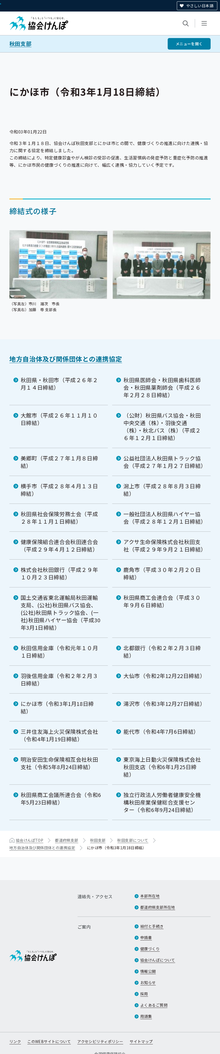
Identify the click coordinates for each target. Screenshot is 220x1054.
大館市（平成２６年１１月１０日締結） (59, 419)
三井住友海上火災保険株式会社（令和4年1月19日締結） (59, 735)
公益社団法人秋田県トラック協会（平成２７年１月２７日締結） (164, 462)
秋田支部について (132, 840)
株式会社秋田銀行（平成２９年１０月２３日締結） (59, 573)
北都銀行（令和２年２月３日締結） (162, 651)
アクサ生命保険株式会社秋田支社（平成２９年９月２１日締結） (164, 545)
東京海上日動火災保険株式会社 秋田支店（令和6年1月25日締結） (162, 766)
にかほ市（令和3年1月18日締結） (57, 707)
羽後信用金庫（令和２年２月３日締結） (59, 679)
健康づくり (150, 948)
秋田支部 (20, 43)
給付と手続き (152, 926)
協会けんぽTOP (29, 840)
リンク (15, 1041)
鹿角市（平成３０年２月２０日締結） (162, 573)
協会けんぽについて (157, 960)
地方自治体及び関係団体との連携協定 (65, 358)
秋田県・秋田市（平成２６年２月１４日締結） (59, 383)
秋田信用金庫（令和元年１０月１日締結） (59, 651)
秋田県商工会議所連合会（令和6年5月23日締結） (61, 798)
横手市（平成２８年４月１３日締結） (59, 489)
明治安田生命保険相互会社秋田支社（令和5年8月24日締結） (59, 763)
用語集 (146, 1016)
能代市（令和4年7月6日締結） (161, 731)
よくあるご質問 (153, 1005)
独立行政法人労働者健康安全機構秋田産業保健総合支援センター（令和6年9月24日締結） (162, 802)
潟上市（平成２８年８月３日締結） (162, 489)
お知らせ (148, 982)
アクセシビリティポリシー (100, 1041)
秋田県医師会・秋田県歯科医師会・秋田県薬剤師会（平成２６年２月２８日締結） (162, 387)
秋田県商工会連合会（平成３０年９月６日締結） (162, 601)
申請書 (146, 937)
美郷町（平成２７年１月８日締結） (59, 462)
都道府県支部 (66, 840)
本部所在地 (150, 896)
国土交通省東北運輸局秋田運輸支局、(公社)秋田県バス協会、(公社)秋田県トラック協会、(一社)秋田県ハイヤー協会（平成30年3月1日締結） (61, 612)
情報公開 (148, 971)
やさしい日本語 (199, 5)
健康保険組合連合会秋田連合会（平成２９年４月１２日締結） (59, 545)
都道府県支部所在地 (157, 907)
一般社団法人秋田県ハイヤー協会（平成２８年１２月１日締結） (164, 517)
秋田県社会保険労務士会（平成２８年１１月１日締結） (59, 517)
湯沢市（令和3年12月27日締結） (164, 703)
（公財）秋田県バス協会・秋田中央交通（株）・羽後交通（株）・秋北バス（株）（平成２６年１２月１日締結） (162, 426)
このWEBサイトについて (49, 1041)
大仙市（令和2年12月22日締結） (164, 676)
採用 (144, 993)
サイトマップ (141, 1041)
